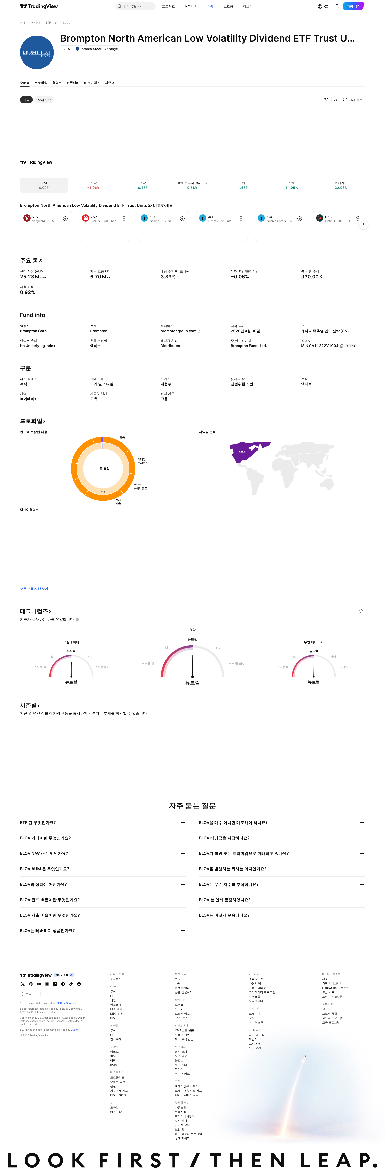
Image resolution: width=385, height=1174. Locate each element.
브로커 (228, 6)
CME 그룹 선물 (184, 1030)
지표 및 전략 (257, 1034)
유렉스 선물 (182, 1034)
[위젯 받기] (334, 99)
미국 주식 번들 (184, 1039)
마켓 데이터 (182, 987)
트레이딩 (254, 1013)
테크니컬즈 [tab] (92, 83)
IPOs (113, 1064)
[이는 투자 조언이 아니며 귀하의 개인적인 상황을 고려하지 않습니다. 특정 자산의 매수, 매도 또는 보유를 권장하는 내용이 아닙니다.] (77, 619)
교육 (252, 1018)
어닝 (113, 1056)
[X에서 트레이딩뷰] (23, 984)
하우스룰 (254, 996)
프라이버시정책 (185, 1116)
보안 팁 (179, 1129)
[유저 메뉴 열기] (337, 6)
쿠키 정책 (181, 1120)
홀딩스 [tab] (57, 83)
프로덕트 (168, 6)
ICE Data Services (66, 1003)
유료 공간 (255, 1048)
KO (326, 6)
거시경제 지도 (119, 1090)
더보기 (248, 6)
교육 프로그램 (331, 1022)
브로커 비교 (182, 1013)
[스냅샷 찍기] (326, 99)
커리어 (179, 1069)
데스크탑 (116, 1111)
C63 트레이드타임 (186, 1095)
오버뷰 (179, 1004)
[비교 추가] (65, 218)
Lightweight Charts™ (335, 987)
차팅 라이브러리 (332, 983)
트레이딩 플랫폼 (332, 996)
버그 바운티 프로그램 (188, 1133)
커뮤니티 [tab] (73, 83)
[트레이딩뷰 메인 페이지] (39, 6)
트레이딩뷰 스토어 (186, 1086)
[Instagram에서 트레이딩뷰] (47, 984)
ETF (112, 995)
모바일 (114, 1107)
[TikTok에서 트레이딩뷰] (71, 984)
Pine (113, 1018)
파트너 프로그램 (332, 1018)
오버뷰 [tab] (25, 83)
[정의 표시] (47, 271)
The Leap (181, 1018)
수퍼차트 (116, 979)
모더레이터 (256, 1001)
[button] (178, 6)
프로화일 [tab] (40, 83)
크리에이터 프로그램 (262, 992)
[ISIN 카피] (342, 346)
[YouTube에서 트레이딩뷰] (39, 984)
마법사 (253, 1039)
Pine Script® (118, 1095)
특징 (178, 979)
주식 (113, 991)
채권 (113, 1000)
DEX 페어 (116, 1013)
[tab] (26, 99)
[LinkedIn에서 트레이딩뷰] (55, 984)
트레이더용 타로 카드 (188, 1090)
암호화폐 (116, 1004)
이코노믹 (116, 1051)
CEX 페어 (116, 1009)
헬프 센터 (181, 1064)
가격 (178, 983)
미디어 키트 (182, 1073)
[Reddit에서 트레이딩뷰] (79, 984)
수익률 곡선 (117, 1081)
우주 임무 (181, 1056)
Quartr (74, 1029)
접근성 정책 (182, 1125)
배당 (113, 1060)
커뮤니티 (191, 6)
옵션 (113, 1086)
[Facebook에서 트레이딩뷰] (31, 984)
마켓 (210, 6)
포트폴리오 (117, 1077)
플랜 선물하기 (184, 992)
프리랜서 (254, 1043)
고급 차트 (328, 992)
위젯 (325, 979)
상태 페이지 (182, 1138)
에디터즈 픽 (256, 1022)
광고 (325, 1009)
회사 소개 (181, 1051)
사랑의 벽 (255, 983)
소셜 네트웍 (256, 979)
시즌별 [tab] (110, 83)
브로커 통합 (329, 1013)
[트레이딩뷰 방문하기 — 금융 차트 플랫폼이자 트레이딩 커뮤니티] (36, 162)
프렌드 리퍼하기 (259, 987)
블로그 (179, 1060)
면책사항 (180, 1111)
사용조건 (180, 1107)
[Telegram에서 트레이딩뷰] (63, 984)
